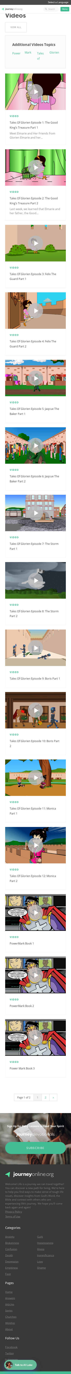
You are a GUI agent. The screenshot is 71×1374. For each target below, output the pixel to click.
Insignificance (45, 1255)
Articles (9, 1304)
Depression (12, 1261)
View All (16, 27)
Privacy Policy (13, 1212)
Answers (10, 1298)
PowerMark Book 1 (22, 943)
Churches (10, 1317)
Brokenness (12, 1243)
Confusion (11, 1249)
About (9, 1329)
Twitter (9, 1353)
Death (9, 1255)
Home (9, 1292)
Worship (10, 1323)
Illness (40, 1249)
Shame (41, 1268)
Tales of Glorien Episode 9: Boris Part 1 (35, 678)
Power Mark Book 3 (22, 1068)
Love (40, 1261)
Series (8, 1310)
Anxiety (9, 1237)
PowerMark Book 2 (22, 1006)
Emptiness (11, 1268)
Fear (8, 1274)
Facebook (11, 1347)
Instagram (11, 1359)
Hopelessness (45, 1243)
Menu (65, 9)
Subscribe (35, 1148)
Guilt (40, 1237)
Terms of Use (12, 1216)
